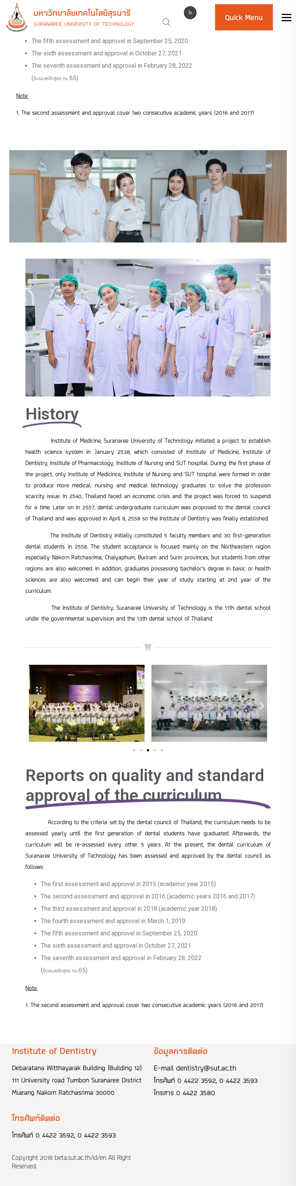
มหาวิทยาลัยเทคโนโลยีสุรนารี (82, 12)
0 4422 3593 (238, 1080)
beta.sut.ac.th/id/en (80, 1157)
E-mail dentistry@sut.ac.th (195, 1067)
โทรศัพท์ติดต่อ (36, 1117)
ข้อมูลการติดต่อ (181, 1050)
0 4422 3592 (196, 1080)
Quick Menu (244, 17)
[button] (134, 750)
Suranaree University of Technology (84, 23)
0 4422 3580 (195, 1092)
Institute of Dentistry (54, 1050)
